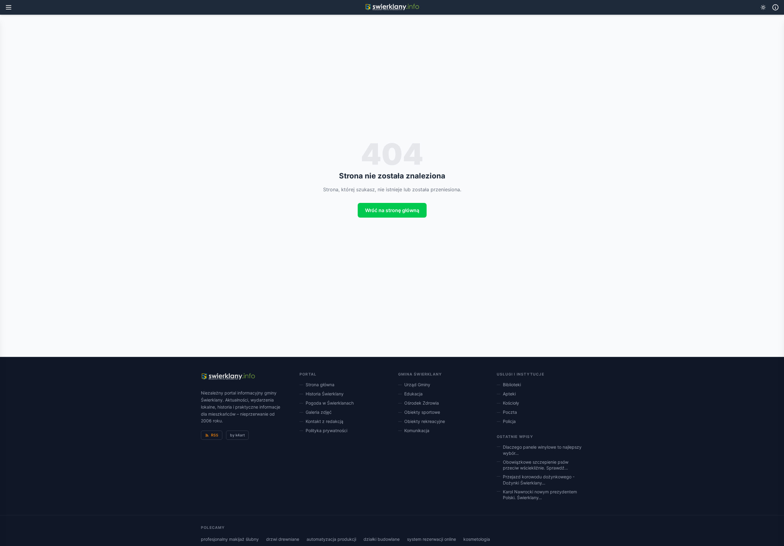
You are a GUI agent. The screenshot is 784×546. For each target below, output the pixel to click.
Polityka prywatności (326, 430)
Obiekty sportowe (422, 412)
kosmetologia (476, 539)
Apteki (509, 393)
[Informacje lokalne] (775, 7)
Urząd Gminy (417, 384)
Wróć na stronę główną (392, 210)
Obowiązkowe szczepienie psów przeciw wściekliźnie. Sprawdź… (535, 464)
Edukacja (413, 393)
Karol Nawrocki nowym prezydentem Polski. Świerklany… (540, 494)
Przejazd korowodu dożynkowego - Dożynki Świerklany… (539, 479)
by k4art (237, 435)
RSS (214, 435)
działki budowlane (382, 539)
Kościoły (511, 403)
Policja (509, 421)
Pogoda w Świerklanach (330, 403)
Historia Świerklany (325, 393)
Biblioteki (512, 384)
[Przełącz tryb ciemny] (763, 7)
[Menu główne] (8, 7)
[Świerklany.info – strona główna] (228, 377)
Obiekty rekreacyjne (424, 421)
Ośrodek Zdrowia (421, 403)
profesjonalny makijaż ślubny (230, 539)
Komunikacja (416, 430)
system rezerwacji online (431, 539)
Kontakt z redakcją (324, 421)
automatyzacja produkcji (331, 539)
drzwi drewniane (282, 539)
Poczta (510, 412)
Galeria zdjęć (319, 412)
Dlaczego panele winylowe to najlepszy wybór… (542, 449)
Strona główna (320, 384)
